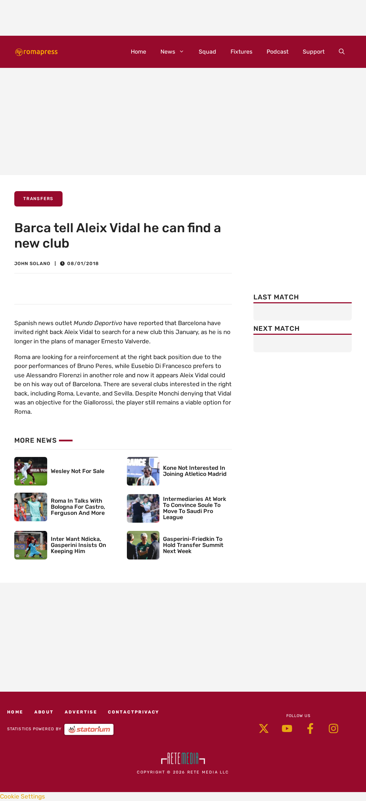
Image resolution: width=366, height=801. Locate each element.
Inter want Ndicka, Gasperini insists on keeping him (78, 545)
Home (138, 51)
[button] (342, 52)
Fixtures (241, 51)
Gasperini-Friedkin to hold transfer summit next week (193, 545)
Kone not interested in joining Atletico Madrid (195, 470)
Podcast (277, 51)
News (167, 51)
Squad (207, 51)
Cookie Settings (22, 796)
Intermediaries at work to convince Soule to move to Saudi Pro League (194, 508)
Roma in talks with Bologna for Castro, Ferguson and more (78, 506)
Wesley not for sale (77, 471)
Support (314, 51)
